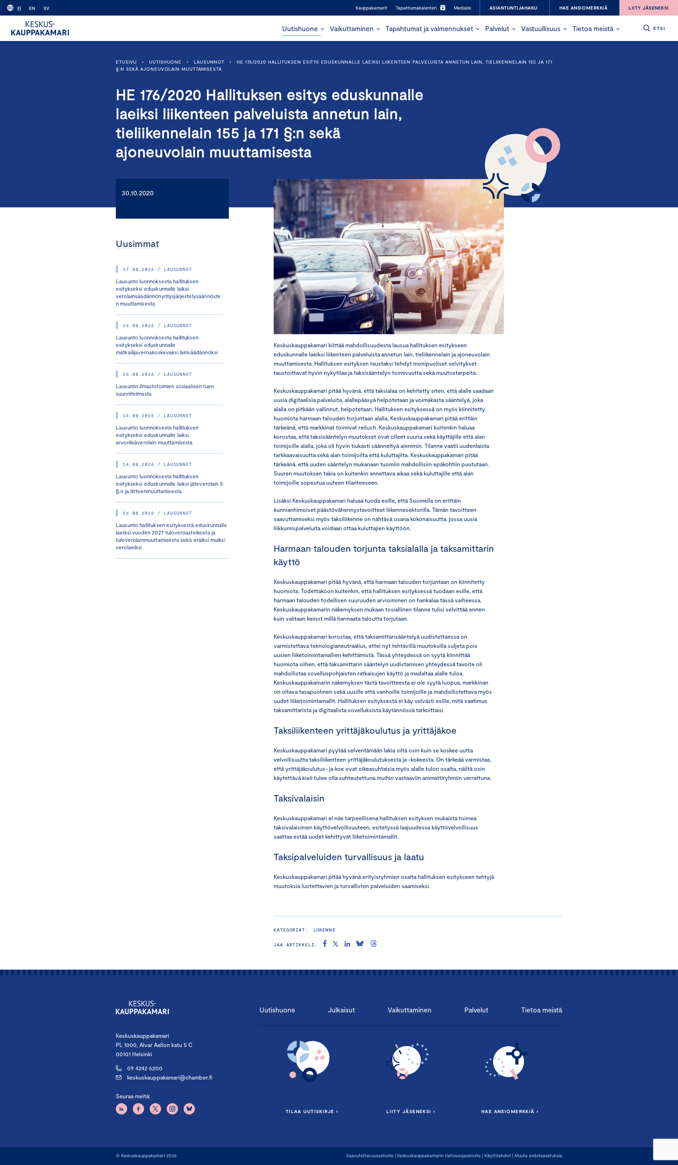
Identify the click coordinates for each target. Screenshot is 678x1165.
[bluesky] (359, 944)
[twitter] (335, 944)
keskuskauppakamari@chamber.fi (169, 1077)
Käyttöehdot (497, 1155)
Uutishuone (300, 28)
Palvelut (497, 28)
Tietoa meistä (592, 28)
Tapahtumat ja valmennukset (429, 28)
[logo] (40, 28)
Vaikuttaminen (352, 28)
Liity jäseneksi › (410, 1111)
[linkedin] (347, 944)
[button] (322, 29)
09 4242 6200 (144, 1068)
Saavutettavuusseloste (369, 1155)
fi (19, 8)
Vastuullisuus (540, 28)
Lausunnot (209, 62)
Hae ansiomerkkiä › (510, 1111)
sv (46, 8)
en (32, 8)
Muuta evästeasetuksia (538, 1155)
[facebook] (325, 944)
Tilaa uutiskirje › (312, 1111)
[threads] (373, 944)
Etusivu (126, 62)
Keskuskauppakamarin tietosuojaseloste (438, 1155)
